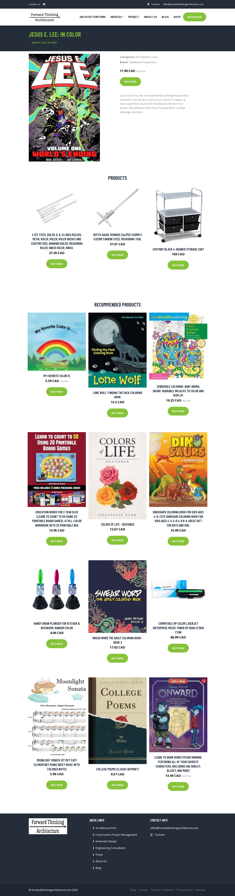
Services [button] (115, 17)
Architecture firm (93, 17)
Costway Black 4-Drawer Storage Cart (178, 249)
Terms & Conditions (162, 890)
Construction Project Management (116, 834)
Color (154, 57)
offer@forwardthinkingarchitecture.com (183, 4)
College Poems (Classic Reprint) (117, 769)
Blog (165, 17)
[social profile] (44, 4)
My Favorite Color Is (56, 376)
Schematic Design (106, 841)
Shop (177, 17)
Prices (99, 854)
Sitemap (200, 890)
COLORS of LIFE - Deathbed (117, 524)
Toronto (155, 4)
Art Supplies (143, 57)
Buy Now (130, 81)
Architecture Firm (106, 828)
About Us (150, 17)
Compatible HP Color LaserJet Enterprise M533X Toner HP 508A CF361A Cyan (178, 627)
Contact (143, 890)
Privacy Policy (185, 890)
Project (133, 17)
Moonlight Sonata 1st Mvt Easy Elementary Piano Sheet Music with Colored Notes (57, 764)
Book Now (195, 17)
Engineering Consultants (110, 848)
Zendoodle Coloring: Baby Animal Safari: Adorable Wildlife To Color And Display (178, 390)
